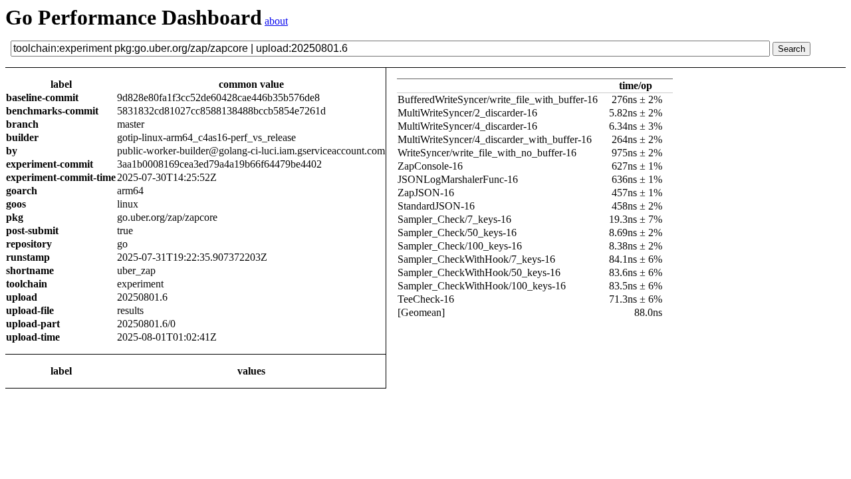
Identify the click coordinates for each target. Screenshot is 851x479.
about (276, 21)
